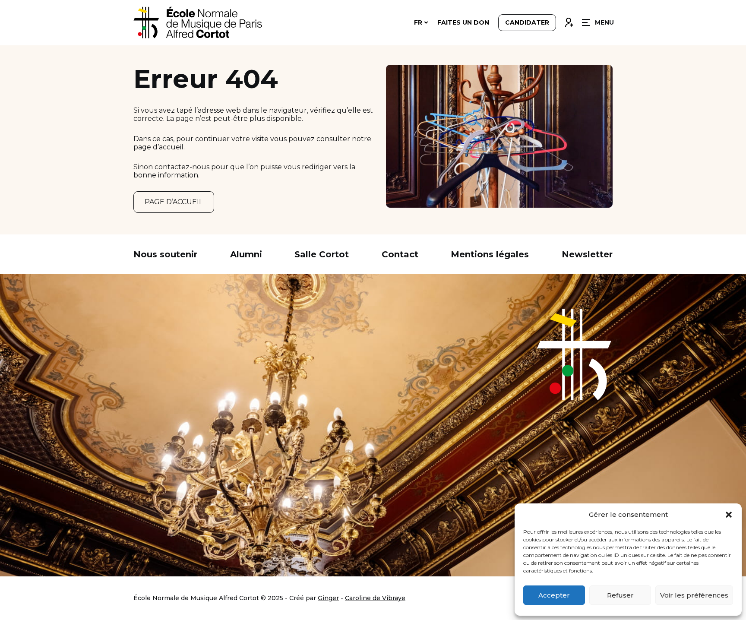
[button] (728, 514)
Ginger (328, 598)
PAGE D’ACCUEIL (174, 202)
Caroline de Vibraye (375, 598)
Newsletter (587, 254)
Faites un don (463, 22)
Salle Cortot (321, 254)
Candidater (527, 22)
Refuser (620, 595)
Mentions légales (490, 254)
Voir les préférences (694, 595)
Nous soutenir (165, 254)
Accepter (554, 595)
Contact (400, 254)
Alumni (246, 254)
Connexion (568, 20)
